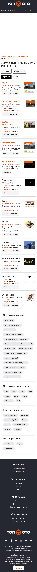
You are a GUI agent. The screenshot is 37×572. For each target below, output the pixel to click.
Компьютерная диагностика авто (16, 339)
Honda (22, 391)
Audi (6, 391)
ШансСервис (9, 448)
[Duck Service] (18, 300)
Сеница (24, 420)
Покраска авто (10, 348)
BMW (13, 391)
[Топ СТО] (18, 4)
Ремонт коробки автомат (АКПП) (16, 363)
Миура (19, 444)
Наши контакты (18, 521)
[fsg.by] (18, 207)
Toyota (25, 396)
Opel (30, 391)
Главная (3, 56)
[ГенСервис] (18, 187)
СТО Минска (12, 56)
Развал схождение (25, 348)
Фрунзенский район (20, 424)
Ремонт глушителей (11, 358)
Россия (18, 486)
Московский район (11, 420)
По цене (15, 77)
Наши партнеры (18, 472)
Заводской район (10, 415)
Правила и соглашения (18, 507)
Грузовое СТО (9, 320)
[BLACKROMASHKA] (18, 264)
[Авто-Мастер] (18, 167)
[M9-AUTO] (18, 228)
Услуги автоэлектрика (12, 377)
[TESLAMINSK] (18, 282)
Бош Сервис (9, 444)
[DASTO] (18, 247)
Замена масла (9, 330)
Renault (7, 396)
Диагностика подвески (12, 325)
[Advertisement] (18, 32)
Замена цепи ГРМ (22, 56)
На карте (18, 568)
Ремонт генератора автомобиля (15, 353)
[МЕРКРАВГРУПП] (18, 108)
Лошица (7, 429)
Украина (18, 483)
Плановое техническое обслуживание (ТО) (19, 344)
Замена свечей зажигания (13, 334)
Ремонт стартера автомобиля (15, 367)
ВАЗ (18, 401)
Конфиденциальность (18, 504)
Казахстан (18, 489)
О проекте (18, 501)
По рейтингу (6, 77)
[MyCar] (18, 88)
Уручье (7, 424)
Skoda (16, 396)
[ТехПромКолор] (18, 148)
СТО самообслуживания (13, 372)
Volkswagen (8, 401)
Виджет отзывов (18, 469)
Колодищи (24, 415)
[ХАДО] (18, 129)
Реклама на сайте (18, 519)
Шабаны (17, 429)
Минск (13, 10)
